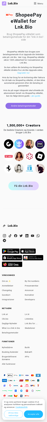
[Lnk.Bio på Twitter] (22, 236)
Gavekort (6, 295)
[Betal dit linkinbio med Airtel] (5, 397)
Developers (30, 299)
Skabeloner (30, 328)
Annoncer (29, 290)
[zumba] (40, 144)
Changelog (7, 290)
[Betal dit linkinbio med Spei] (33, 386)
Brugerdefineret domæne (9, 358)
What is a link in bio (11, 328)
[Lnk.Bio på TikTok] (10, 236)
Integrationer (8, 299)
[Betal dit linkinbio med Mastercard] (33, 376)
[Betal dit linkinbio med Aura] (27, 381)
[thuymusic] (19, 168)
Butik (27, 347)
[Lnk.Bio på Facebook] (16, 236)
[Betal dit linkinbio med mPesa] (38, 391)
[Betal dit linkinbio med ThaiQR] (21, 397)
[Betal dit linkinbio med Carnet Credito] (27, 386)
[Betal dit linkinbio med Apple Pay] (10, 376)
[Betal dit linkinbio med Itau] (38, 381)
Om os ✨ (6, 281)
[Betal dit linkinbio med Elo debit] (33, 381)
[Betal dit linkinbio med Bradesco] (10, 386)
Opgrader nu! (23, 73)
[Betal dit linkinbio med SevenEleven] (38, 386)
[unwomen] (29, 168)
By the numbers (32, 281)
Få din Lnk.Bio (23, 185)
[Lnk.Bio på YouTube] (33, 236)
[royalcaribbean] (19, 144)
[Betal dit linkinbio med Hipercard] (21, 381)
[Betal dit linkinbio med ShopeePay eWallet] (27, 397)
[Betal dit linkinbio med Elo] (10, 381)
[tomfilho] (40, 168)
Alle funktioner (9, 364)
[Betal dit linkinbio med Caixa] (16, 386)
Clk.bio (5, 319)
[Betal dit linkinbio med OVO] (33, 391)
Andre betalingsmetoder (23, 106)
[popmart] (8, 156)
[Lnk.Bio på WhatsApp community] (38, 236)
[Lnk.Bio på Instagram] (5, 236)
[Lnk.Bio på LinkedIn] (27, 236)
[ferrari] (8, 168)
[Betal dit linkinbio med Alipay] (21, 376)
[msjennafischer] (29, 144)
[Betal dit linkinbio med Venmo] (38, 376)
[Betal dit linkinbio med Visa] (27, 376)
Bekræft (28, 352)
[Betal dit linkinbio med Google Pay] (16, 376)
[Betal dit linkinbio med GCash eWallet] (16, 391)
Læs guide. (36, 96)
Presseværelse (31, 286)
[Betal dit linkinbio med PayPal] (5, 376)
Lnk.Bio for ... (31, 323)
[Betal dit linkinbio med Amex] (5, 381)
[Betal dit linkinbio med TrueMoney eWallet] (16, 397)
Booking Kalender (10, 352)
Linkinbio (29, 319)
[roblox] (40, 156)
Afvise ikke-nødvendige (13, 414)
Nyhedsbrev (7, 347)
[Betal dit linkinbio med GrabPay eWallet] (5, 391)
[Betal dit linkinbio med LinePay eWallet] (10, 397)
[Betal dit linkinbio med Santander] (21, 386)
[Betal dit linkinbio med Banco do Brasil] (5, 386)
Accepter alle (33, 414)
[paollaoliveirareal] (19, 156)
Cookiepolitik (22, 407)
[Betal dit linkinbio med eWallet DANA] (21, 391)
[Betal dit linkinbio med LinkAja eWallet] (27, 391)
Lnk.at (5, 314)
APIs (27, 357)
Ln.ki (27, 314)
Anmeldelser (7, 286)
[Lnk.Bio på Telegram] (4, 241)
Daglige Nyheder (9, 323)
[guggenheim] (8, 144)
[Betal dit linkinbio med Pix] (16, 381)
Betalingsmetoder (10, 333)
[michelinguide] (29, 156)
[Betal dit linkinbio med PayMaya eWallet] (10, 391)
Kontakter (29, 295)
